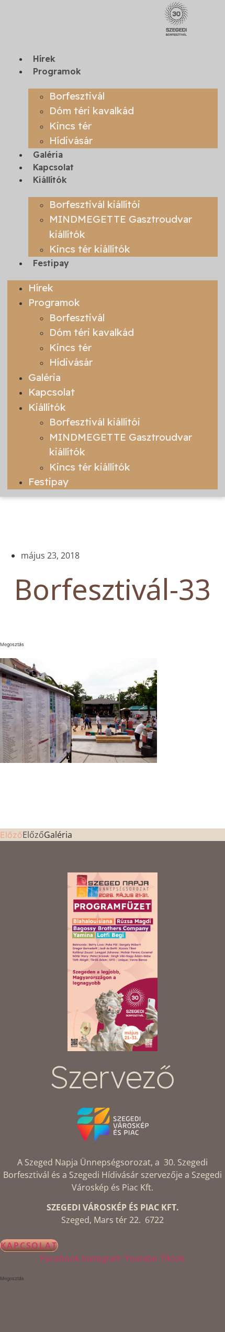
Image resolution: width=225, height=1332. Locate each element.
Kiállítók (50, 179)
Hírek (44, 58)
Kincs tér (70, 125)
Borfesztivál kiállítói (94, 204)
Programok (57, 71)
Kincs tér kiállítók (89, 249)
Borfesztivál (77, 96)
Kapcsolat (53, 167)
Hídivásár (71, 140)
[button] (112, 644)
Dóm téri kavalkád (91, 110)
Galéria (48, 154)
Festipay (51, 263)
